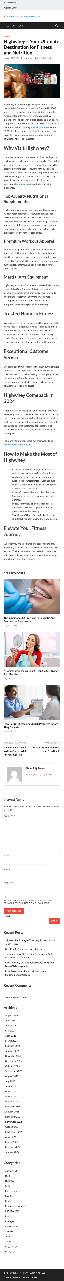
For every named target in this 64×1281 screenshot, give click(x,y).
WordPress (20, 1277)
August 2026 (11, 1015)
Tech (7, 1236)
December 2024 (13, 1116)
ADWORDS (11, 1170)
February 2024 (12, 1147)
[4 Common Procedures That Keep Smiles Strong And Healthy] (32, 650)
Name (8, 855)
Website (8, 883)
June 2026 (10, 1025)
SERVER (9, 1231)
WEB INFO (11, 1246)
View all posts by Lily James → (40, 774)
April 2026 (10, 1035)
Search (7, 915)
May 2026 (10, 1030)
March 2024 (11, 1141)
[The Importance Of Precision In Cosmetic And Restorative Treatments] (32, 597)
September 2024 (13, 1131)
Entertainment (12, 1190)
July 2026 (10, 1020)
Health (7, 36)
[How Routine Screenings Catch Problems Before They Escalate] (32, 703)
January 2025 (12, 1111)
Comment (10, 816)
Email (8, 869)
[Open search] (56, 25)
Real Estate (11, 1226)
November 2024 (13, 1121)
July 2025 (10, 1081)
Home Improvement (15, 1206)
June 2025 (10, 1086)
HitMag (33, 1277)
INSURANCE (12, 1211)
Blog (7, 1175)
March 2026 (11, 1040)
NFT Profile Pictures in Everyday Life (23, 948)
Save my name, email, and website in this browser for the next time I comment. (28, 902)
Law (7, 1216)
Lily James (28, 58)
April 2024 (10, 1136)
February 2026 (12, 1045)
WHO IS (9, 1251)
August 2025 (11, 1076)
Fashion (9, 1196)
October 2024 (12, 1126)
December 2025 (13, 1055)
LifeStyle (9, 1221)
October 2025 (12, 1066)
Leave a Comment (43, 58)
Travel (8, 1241)
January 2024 (12, 1152)
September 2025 (13, 1071)
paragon (27, 183)
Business (9, 1180)
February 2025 (12, 1106)
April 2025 (10, 1096)
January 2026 (12, 1050)
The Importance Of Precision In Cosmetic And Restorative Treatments (29, 619)
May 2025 (10, 1091)
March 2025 (11, 1101)
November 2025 (13, 1060)
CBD (7, 1185)
